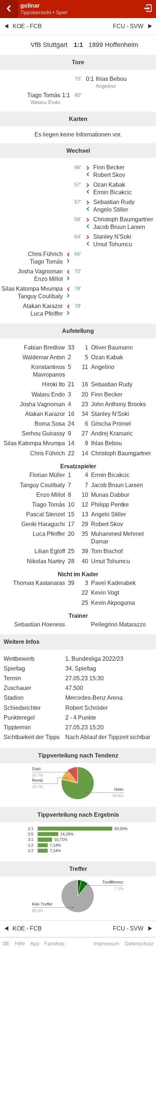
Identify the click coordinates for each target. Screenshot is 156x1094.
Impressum (106, 943)
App (34, 943)
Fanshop (54, 943)
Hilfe (20, 943)
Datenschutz (139, 943)
